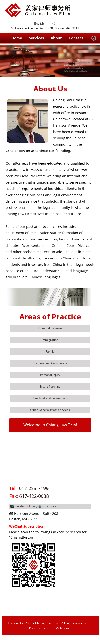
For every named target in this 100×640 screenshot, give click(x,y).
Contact (76, 38)
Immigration (50, 340)
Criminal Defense (50, 328)
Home (16, 38)
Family (50, 351)
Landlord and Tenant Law (50, 398)
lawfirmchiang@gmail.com (36, 506)
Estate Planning (50, 386)
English (39, 23)
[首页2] (50, 61)
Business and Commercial (50, 363)
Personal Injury (50, 375)
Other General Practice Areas (50, 410)
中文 (53, 23)
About (56, 38)
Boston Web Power (58, 628)
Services (36, 38)
